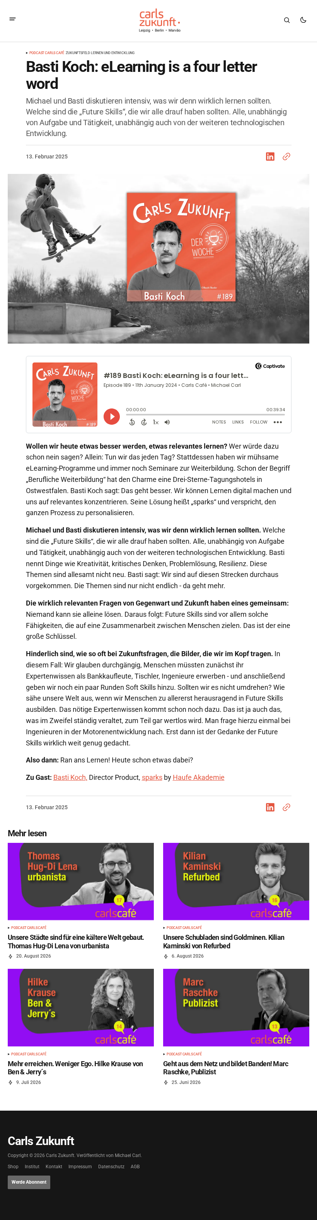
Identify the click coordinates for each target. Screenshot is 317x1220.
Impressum (80, 1166)
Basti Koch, (70, 777)
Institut (32, 1166)
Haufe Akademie (199, 777)
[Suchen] (287, 20)
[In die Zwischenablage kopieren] (284, 156)
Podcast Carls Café (47, 53)
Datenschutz (111, 1166)
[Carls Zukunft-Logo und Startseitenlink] (158, 20)
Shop (13, 1166)
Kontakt (54, 1166)
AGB (135, 1166)
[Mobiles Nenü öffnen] (12, 20)
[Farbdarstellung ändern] (303, 20)
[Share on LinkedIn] (271, 156)
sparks (152, 777)
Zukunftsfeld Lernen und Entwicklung (100, 53)
